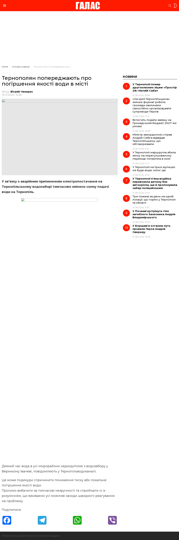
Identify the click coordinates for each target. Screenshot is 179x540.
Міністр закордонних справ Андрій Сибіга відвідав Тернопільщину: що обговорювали (152, 139)
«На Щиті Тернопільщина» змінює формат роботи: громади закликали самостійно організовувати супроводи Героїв (152, 105)
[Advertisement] (89, 39)
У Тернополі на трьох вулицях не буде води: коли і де (154, 168)
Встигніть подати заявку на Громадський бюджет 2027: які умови (154, 123)
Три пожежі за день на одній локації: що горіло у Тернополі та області (154, 199)
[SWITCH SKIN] (175, 5)
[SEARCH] (170, 5)
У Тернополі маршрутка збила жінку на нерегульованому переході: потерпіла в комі (154, 155)
